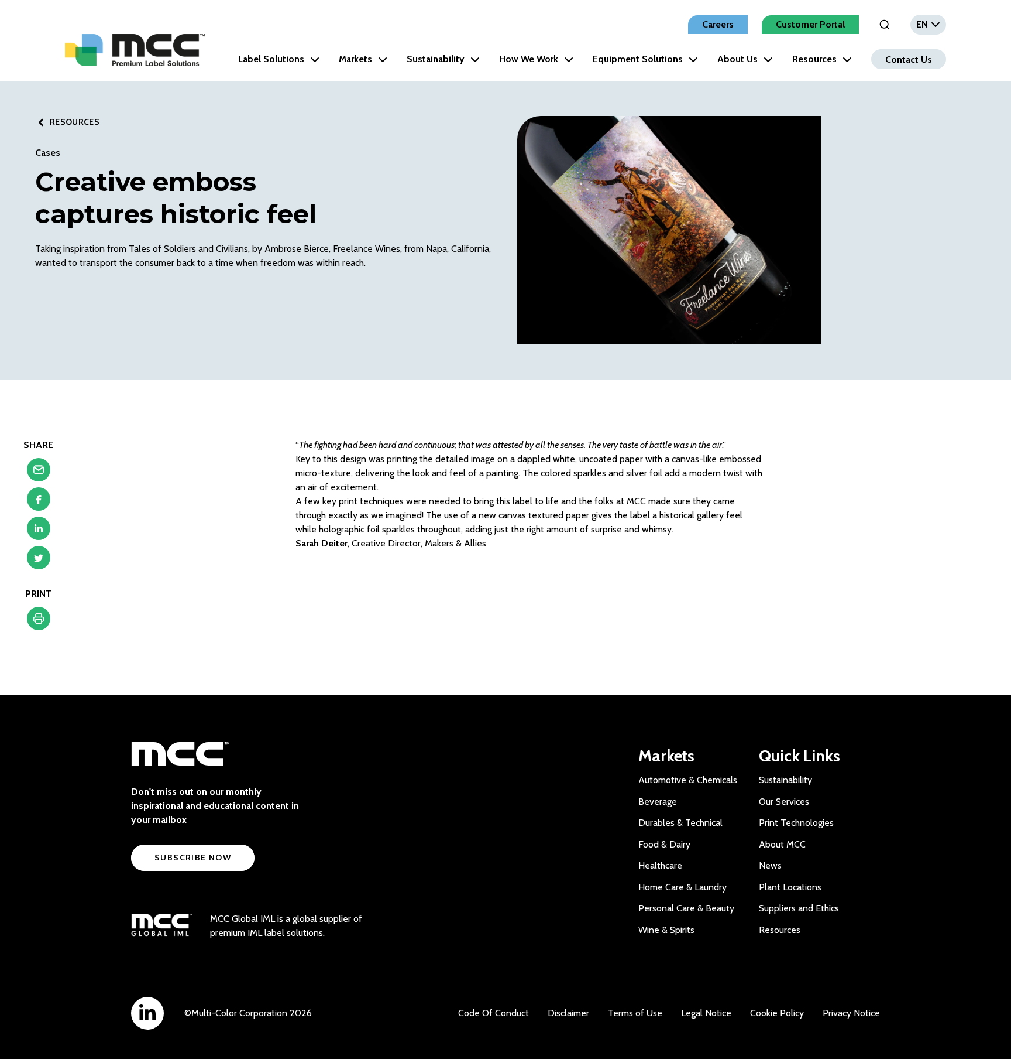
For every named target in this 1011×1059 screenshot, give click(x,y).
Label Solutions (271, 58)
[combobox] (928, 25)
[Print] (38, 621)
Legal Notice (706, 1013)
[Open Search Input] (884, 24)
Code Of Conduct (493, 1013)
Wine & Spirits (666, 929)
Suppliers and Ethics (799, 908)
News (770, 865)
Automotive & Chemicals (687, 779)
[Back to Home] (135, 50)
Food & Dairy (664, 844)
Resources (814, 58)
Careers (718, 24)
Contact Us (908, 58)
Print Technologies (796, 822)
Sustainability (436, 58)
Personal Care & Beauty (686, 908)
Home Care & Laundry (682, 887)
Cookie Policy (777, 1013)
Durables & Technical (680, 822)
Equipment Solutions (638, 58)
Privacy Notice (851, 1013)
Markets (355, 58)
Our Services (784, 801)
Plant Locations (790, 887)
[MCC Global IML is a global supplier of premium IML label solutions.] (161, 926)
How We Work (528, 58)
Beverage (657, 801)
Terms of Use (635, 1013)
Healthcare (660, 865)
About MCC (782, 844)
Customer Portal (810, 24)
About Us (737, 58)
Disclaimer (568, 1013)
